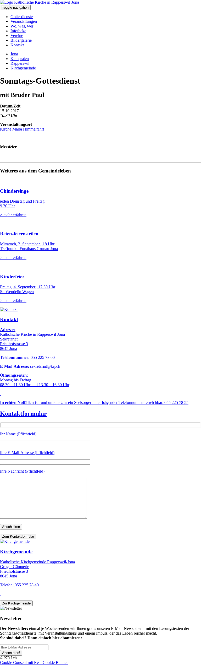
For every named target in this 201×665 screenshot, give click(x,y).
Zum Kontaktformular (18, 536)
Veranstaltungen (23, 21)
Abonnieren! (11, 653)
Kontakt (17, 45)
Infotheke (18, 31)
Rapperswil (19, 63)
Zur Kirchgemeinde (16, 603)
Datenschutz (51, 658)
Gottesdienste (21, 16)
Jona (14, 54)
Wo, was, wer (21, 26)
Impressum (29, 658)
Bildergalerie (21, 40)
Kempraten (19, 58)
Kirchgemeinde (23, 68)
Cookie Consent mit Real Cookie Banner (34, 662)
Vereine (16, 35)
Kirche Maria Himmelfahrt (22, 129)
